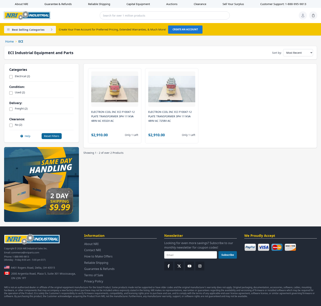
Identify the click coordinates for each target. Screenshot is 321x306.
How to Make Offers (98, 256)
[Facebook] (168, 266)
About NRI (21, 4)
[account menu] (303, 15)
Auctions (171, 4)
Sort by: (277, 52)
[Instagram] (199, 266)
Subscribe (227, 255)
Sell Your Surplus (233, 4)
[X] (179, 266)
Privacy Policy (93, 281)
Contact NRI (92, 250)
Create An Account (185, 29)
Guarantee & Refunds (58, 4)
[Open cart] (313, 15)
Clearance (200, 4)
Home (9, 41)
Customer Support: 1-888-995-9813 (283, 4)
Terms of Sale (93, 275)
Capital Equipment (138, 4)
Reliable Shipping (99, 4)
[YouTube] (189, 266)
